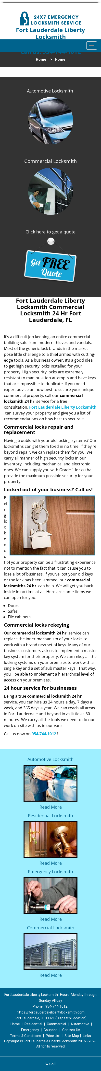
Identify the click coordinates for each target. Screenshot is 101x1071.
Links (87, 1036)
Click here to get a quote (50, 232)
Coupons (51, 1030)
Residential (33, 1024)
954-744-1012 (44, 734)
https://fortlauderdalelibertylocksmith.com (51, 1012)
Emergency (30, 1030)
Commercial (56, 1024)
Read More (50, 807)
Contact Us (71, 1030)
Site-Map (71, 1036)
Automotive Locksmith (50, 91)
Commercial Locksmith (50, 928)
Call (51, 1063)
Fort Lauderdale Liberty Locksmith (63, 407)
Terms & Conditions (25, 1036)
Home (41, 59)
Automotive (80, 1024)
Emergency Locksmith (50, 872)
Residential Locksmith (50, 815)
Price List (53, 1036)
